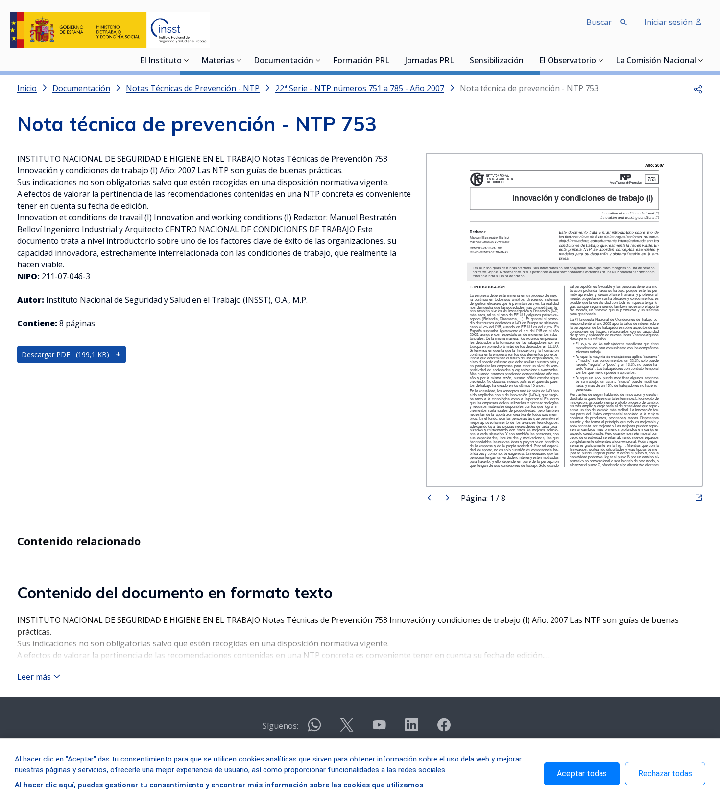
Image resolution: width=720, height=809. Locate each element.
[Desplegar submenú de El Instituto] (187, 60)
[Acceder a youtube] (379, 729)
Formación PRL (361, 61)
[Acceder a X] (347, 729)
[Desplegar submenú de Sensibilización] (526, 60)
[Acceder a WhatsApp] (314, 729)
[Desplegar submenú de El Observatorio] (601, 60)
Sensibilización (497, 61)
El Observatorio (567, 61)
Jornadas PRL (429, 61)
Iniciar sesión (669, 22)
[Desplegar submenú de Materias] (239, 60)
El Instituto (161, 61)
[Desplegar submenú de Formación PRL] (392, 60)
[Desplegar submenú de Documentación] (318, 60)
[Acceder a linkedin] (411, 729)
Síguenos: (280, 725)
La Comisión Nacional (656, 61)
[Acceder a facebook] (444, 729)
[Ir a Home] (110, 30)
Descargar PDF (65, 354)
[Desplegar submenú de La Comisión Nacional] (701, 60)
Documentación (283, 61)
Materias (217, 61)
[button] (698, 88)
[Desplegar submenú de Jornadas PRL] (457, 60)
